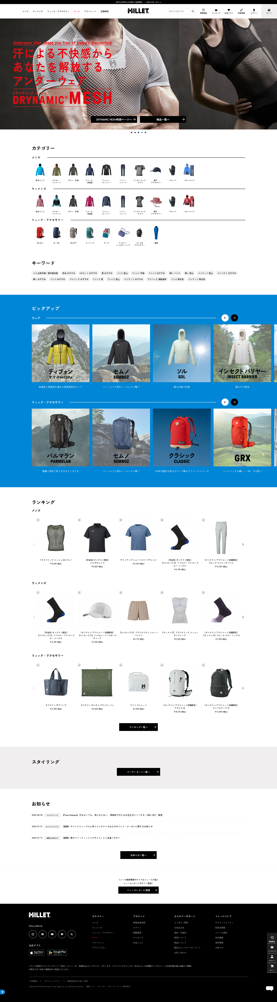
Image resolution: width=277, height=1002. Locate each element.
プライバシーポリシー (52, 981)
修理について (180, 937)
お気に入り (138, 942)
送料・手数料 (180, 932)
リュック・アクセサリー (103, 932)
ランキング (138, 937)
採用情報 (219, 942)
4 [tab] (142, 132)
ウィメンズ (38, 11)
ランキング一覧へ (138, 727)
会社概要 (219, 937)
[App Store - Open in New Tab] (37, 954)
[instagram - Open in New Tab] (33, 934)
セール (77, 11)
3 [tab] (138, 132)
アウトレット (90, 11)
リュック (58, 11)
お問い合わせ (180, 952)
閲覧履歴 (137, 932)
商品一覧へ (163, 119)
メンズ (25, 11)
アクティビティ (99, 947)
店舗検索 (105, 11)
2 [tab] (135, 132)
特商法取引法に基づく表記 (77, 981)
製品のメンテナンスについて (187, 947)
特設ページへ (114, 119)
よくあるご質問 (181, 922)
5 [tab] (145, 132)
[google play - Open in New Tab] (57, 954)
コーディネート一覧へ (138, 772)
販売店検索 (220, 927)
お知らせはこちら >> (153, 2)
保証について (180, 942)
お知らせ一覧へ (138, 855)
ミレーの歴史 (221, 932)
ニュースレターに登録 (138, 890)
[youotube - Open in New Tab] (52, 934)
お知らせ (219, 947)
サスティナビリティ (224, 922)
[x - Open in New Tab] (72, 934)
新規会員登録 (139, 922)
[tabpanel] (138, 73)
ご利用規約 (33, 981)
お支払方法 (179, 927)
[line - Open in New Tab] (62, 934)
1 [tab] (131, 132)
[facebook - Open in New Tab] (43, 934)
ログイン (137, 927)
